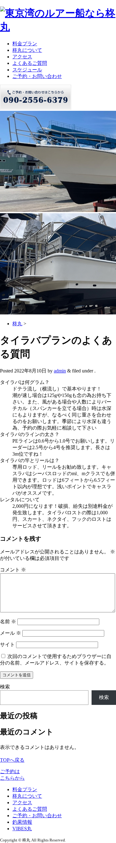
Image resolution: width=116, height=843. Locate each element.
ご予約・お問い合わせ (37, 76)
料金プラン (24, 43)
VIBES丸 (22, 828)
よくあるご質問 (29, 63)
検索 (5, 686)
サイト (7, 644)
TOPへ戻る (12, 760)
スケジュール (27, 69)
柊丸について (27, 50)
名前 (8, 621)
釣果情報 (22, 822)
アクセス (22, 56)
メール (10, 633)
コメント (13, 569)
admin (60, 370)
